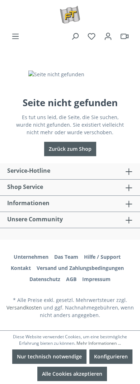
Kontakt (21, 268)
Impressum (96, 279)
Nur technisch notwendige (49, 356)
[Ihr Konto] (108, 36)
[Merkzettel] (91, 36)
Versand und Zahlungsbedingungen (80, 268)
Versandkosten (24, 307)
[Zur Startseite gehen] (70, 15)
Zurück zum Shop (70, 148)
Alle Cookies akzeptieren (72, 373)
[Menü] (15, 36)
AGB (71, 279)
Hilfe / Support (102, 256)
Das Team (66, 256)
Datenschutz (44, 279)
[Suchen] (75, 36)
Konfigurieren (111, 356)
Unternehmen (31, 256)
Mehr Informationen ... (98, 343)
